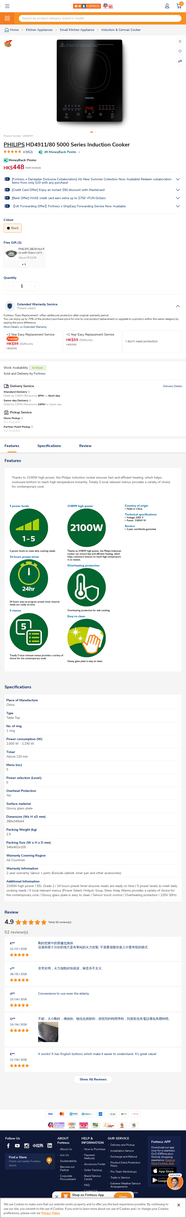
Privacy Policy (50, 1213)
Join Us (64, 1155)
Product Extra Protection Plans (125, 1164)
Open (123, 1197)
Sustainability (68, 1161)
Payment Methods (89, 1156)
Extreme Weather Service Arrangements (125, 1185)
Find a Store (18, 1157)
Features (12, 445)
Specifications (49, 445)
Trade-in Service (120, 1177)
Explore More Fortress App (163, 1161)
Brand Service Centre (92, 1177)
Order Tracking (93, 1170)
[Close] (179, 1205)
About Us (66, 1149)
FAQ (87, 1185)
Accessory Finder (94, 1164)
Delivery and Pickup (122, 1145)
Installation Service (122, 1151)
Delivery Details (172, 386)
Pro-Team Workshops (123, 1172)
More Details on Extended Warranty (25, 327)
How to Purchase (94, 1149)
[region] (93, 1208)
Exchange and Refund (123, 1157)
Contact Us (91, 1191)
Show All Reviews (93, 1079)
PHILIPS (14, 144)
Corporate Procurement (68, 1177)
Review (85, 445)
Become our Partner (67, 1168)
